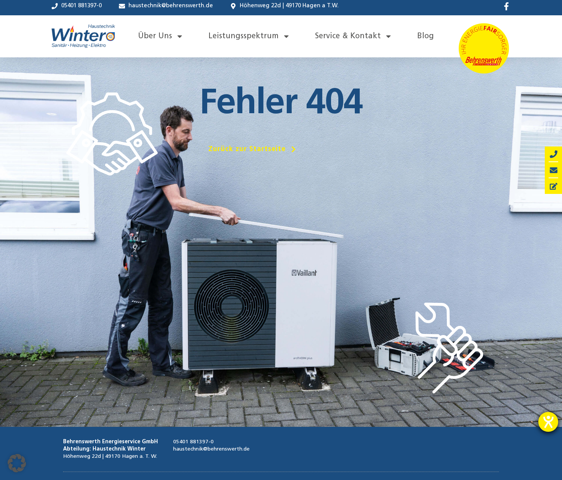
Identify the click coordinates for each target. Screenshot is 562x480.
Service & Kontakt (348, 36)
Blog (425, 36)
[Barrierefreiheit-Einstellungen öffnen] (548, 422)
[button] (253, 149)
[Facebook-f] (506, 6)
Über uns (155, 36)
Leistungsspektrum (243, 36)
